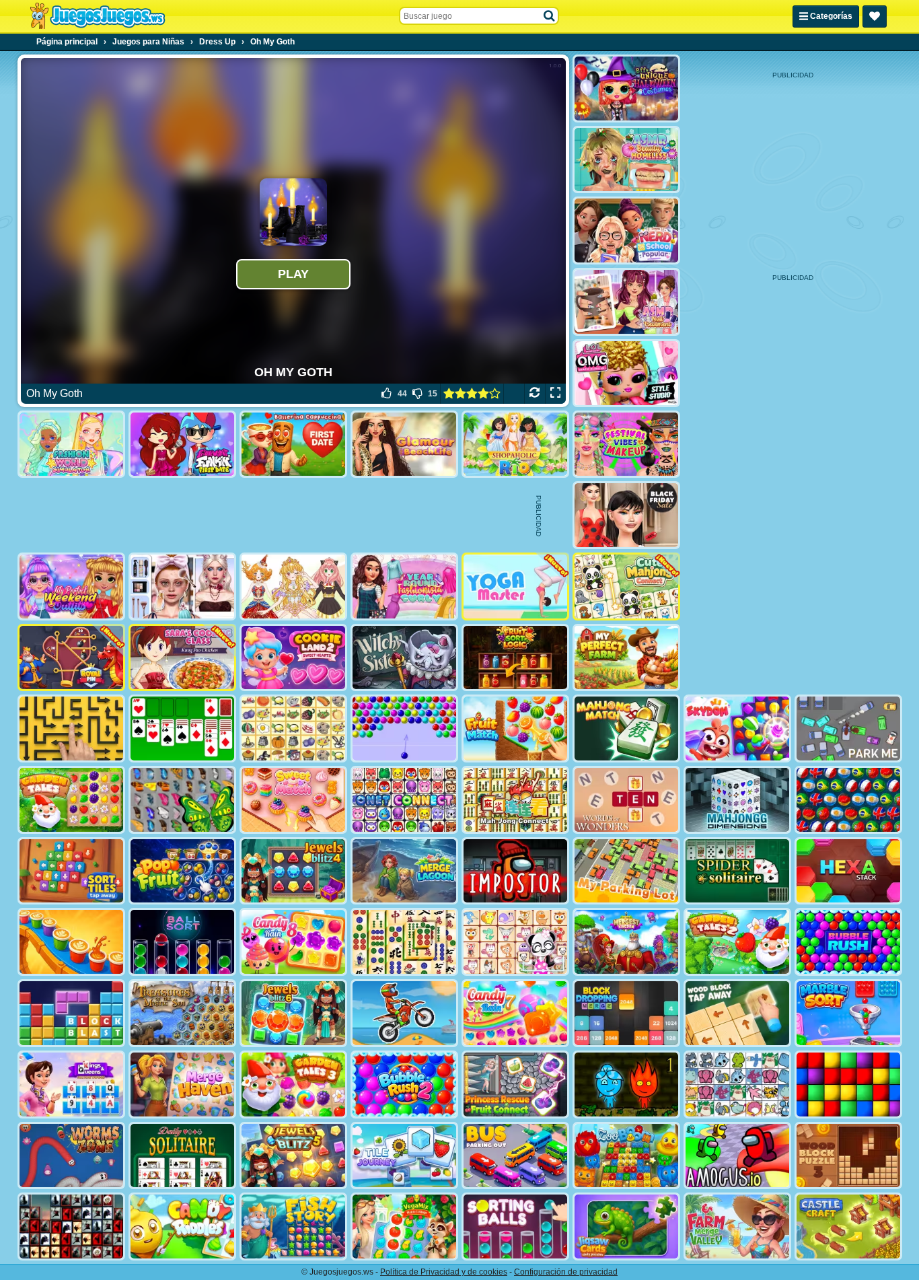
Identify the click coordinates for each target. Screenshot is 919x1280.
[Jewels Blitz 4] (293, 871)
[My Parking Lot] (626, 871)
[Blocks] (848, 1084)
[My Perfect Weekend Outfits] (71, 586)
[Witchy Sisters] (404, 658)
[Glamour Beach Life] (404, 444)
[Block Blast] (71, 1013)
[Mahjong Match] (626, 728)
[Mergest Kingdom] (626, 942)
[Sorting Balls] (515, 1226)
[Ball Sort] (182, 942)
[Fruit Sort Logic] (515, 658)
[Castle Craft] (848, 1226)
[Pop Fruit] (182, 871)
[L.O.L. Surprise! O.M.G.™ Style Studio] (626, 373)
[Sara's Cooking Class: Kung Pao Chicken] (182, 658)
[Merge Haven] (182, 1084)
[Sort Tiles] (71, 871)
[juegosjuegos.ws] (97, 16)
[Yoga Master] (515, 586)
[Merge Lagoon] (404, 871)
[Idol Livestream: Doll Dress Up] (293, 586)
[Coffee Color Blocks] (71, 942)
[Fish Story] (293, 1226)
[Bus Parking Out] (515, 1156)
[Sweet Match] (293, 800)
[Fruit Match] (515, 728)
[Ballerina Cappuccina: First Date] (293, 444)
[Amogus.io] (737, 1156)
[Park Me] (848, 728)
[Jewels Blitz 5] (293, 1156)
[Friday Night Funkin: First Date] (182, 444)
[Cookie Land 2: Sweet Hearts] (293, 658)
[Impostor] (515, 871)
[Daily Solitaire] (182, 1156)
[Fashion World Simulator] (71, 444)
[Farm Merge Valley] (737, 1226)
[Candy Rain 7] (515, 1013)
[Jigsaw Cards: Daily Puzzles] (626, 1226)
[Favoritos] (874, 16)
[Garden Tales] (71, 800)
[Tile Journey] (404, 1156)
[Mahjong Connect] (515, 800)
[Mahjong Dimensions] (737, 800)
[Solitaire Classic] (182, 728)
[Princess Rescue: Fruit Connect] (515, 1084)
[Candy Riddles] (182, 1226)
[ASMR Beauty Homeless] (626, 160)
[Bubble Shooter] (404, 728)
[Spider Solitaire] (737, 871)
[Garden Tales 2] (737, 942)
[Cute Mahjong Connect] (626, 586)
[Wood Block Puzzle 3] (848, 1156)
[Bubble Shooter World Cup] (848, 800)
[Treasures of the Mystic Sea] (182, 1013)
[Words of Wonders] (626, 800)
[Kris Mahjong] (293, 728)
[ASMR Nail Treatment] (626, 302)
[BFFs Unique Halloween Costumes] (626, 88)
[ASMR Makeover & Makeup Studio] (182, 586)
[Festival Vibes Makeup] (626, 444)
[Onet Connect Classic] (404, 800)
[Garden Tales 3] (293, 1084)
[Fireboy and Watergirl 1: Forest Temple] (626, 1084)
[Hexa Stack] (848, 871)
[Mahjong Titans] (404, 942)
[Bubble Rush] (848, 942)
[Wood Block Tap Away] (737, 1013)
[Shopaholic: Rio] (515, 444)
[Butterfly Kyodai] (182, 800)
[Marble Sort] (848, 1013)
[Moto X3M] (404, 1013)
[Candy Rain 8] (293, 942)
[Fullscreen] (555, 394)
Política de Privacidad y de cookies (443, 1272)
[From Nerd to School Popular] (626, 230)
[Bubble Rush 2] (404, 1084)
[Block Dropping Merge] (626, 1013)
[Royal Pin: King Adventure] (71, 658)
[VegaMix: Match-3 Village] (404, 1226)
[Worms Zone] (71, 1156)
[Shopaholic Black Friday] (626, 515)
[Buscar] (550, 16)
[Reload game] (534, 394)
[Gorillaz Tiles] (71, 1226)
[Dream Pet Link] (515, 942)
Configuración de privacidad (566, 1272)
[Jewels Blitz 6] (293, 1013)
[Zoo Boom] (626, 1156)
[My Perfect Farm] (626, 658)
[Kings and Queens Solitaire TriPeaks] (71, 1084)
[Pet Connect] (737, 1084)
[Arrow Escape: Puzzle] (71, 728)
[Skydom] (737, 728)
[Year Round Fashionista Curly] (404, 586)
